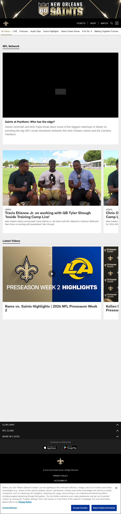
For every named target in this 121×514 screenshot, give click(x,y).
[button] (60, 92)
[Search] (111, 23)
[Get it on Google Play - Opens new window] (70, 448)
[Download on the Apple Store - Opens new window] (49, 447)
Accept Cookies (80, 508)
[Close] (116, 488)
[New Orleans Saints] (60, 461)
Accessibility (60, 480)
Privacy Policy (60, 475)
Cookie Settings (9, 508)
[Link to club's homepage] (5, 22)
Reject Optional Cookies (104, 508)
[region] (60, 498)
